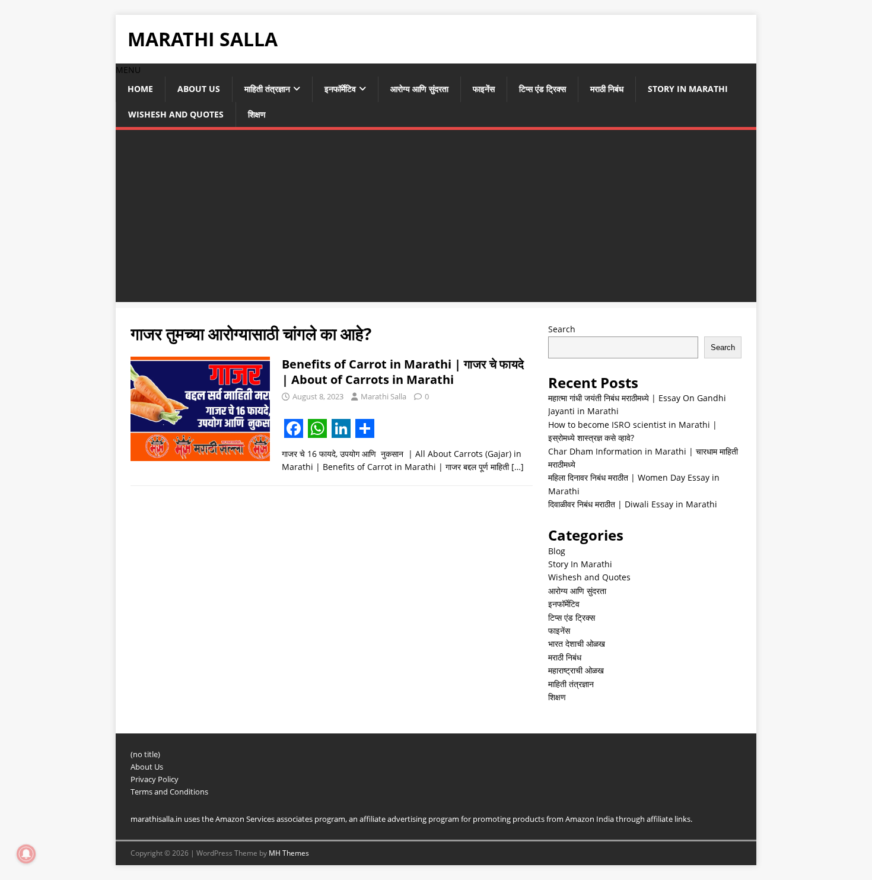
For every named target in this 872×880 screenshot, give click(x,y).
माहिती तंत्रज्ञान (267, 88)
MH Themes (289, 853)
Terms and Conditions (169, 791)
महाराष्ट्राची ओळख (576, 670)
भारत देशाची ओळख (576, 643)
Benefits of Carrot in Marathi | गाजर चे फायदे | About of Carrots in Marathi (403, 371)
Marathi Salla (383, 396)
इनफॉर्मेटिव (340, 88)
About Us (198, 88)
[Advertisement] (436, 219)
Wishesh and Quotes (176, 114)
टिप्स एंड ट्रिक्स (542, 88)
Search (561, 329)
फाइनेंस (484, 88)
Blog (556, 551)
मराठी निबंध (606, 88)
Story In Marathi (688, 88)
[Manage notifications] (26, 853)
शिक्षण (257, 114)
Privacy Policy (155, 779)
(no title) (145, 754)
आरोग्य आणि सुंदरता (419, 88)
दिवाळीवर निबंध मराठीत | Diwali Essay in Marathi (632, 504)
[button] (128, 69)
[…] (517, 466)
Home (140, 88)
